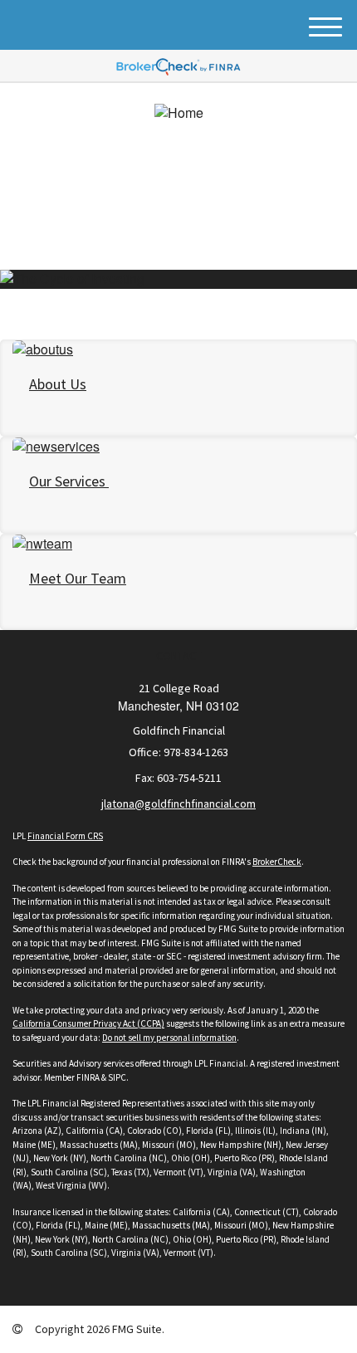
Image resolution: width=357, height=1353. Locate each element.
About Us (57, 383)
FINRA (88, 1077)
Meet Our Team (77, 578)
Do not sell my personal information (169, 1037)
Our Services (69, 481)
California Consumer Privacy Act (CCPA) (88, 1023)
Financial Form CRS (65, 836)
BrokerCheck (276, 861)
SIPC (117, 1077)
